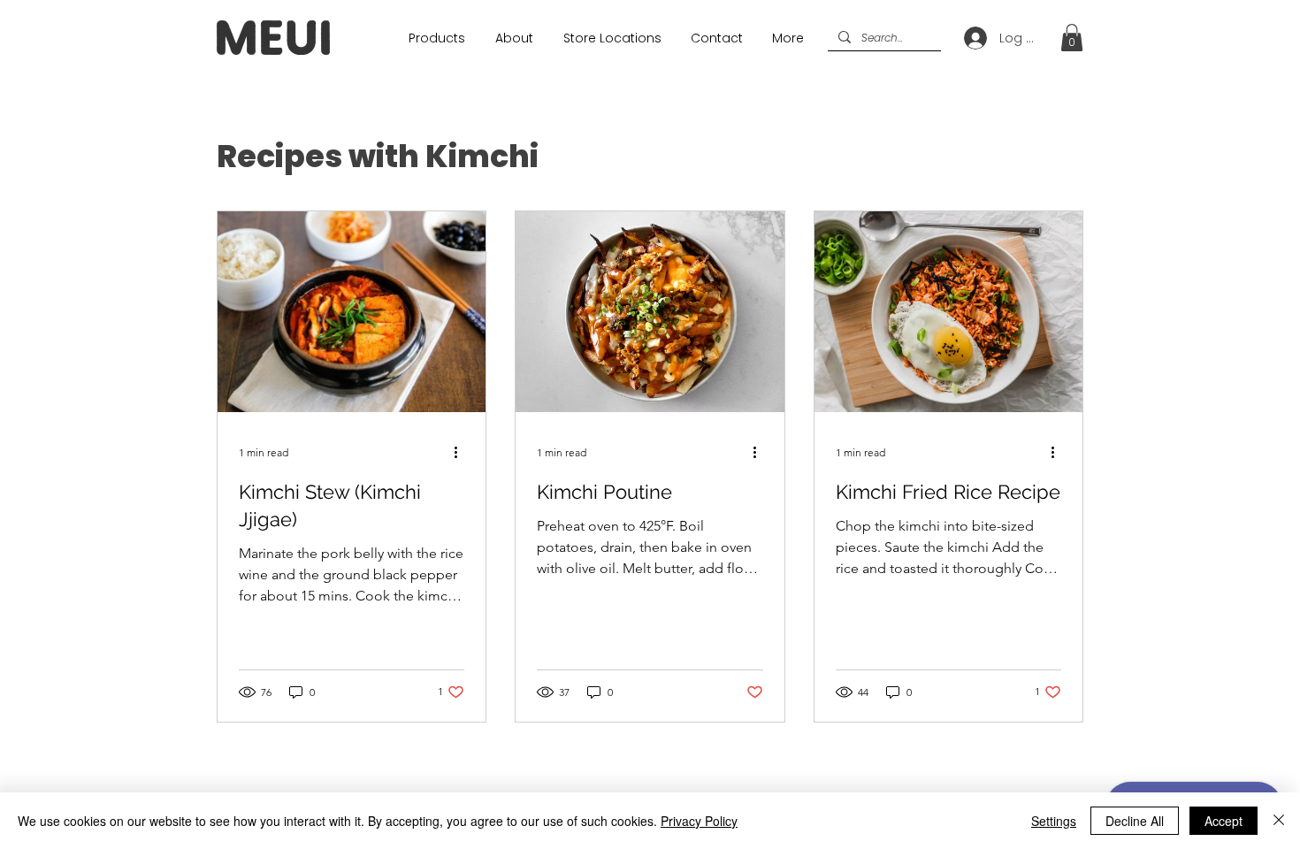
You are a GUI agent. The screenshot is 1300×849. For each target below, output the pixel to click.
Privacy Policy (699, 821)
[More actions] (461, 452)
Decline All (1134, 821)
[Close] (1278, 821)
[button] (1071, 37)
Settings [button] (1053, 821)
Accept (1223, 821)
